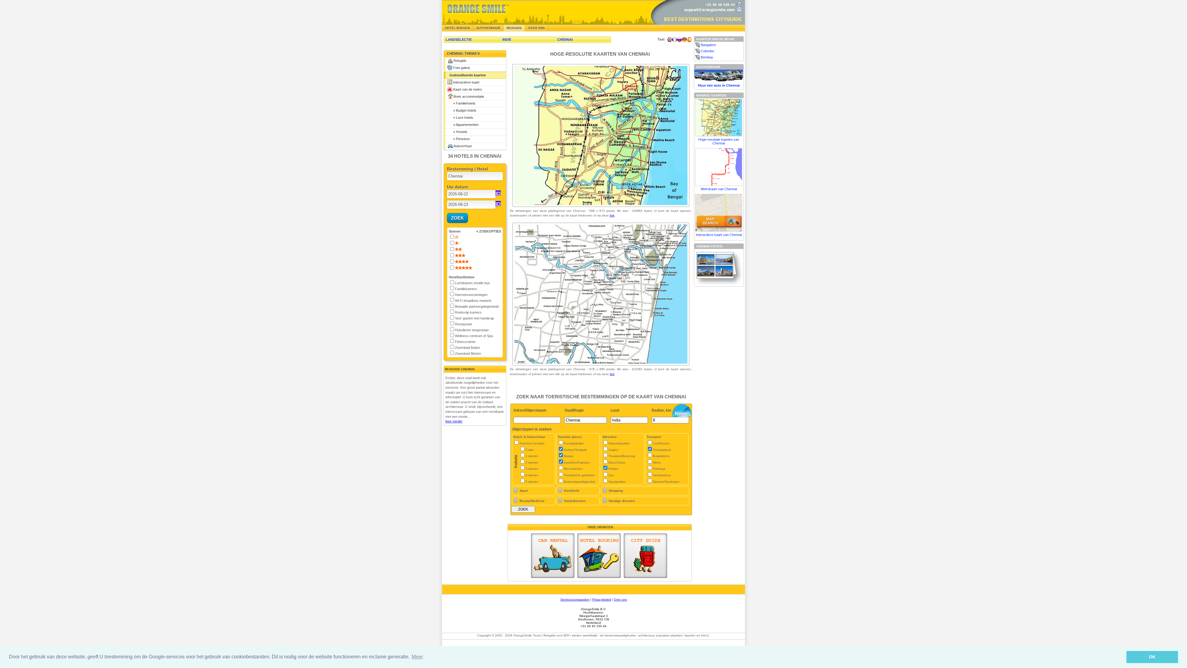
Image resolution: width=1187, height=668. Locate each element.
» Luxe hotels (461, 117)
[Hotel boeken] (599, 555)
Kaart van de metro (467, 89)
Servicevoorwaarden (574, 599)
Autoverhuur (488, 28)
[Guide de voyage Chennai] (674, 39)
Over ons (536, 28)
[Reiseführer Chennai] (684, 39)
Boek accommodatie (468, 96)
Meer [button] (417, 656)
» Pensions (459, 139)
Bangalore (708, 45)
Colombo (707, 51)
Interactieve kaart (466, 82)
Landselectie (459, 39)
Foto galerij (461, 68)
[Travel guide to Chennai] (669, 39)
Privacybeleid (601, 599)
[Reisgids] (645, 555)
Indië (506, 39)
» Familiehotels (462, 103)
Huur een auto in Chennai (719, 85)
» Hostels (458, 132)
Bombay (707, 57)
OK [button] (1152, 656)
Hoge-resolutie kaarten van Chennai (718, 141)
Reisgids (459, 60)
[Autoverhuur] (552, 555)
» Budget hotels (462, 110)
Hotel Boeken (457, 28)
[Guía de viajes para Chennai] (689, 39)
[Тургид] (679, 39)
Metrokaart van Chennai (719, 189)
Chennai (565, 39)
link (612, 215)
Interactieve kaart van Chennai (719, 235)
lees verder (453, 421)
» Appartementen (464, 124)
